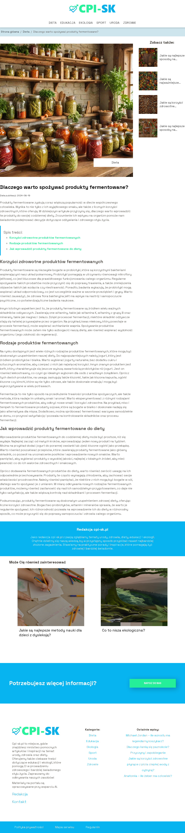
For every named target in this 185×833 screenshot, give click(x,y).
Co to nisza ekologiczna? (123, 630)
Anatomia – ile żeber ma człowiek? (148, 776)
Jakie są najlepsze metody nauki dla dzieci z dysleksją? (50, 632)
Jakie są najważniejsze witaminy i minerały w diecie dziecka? (172, 81)
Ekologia (86, 23)
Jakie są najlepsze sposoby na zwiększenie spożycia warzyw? (172, 128)
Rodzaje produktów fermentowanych (36, 243)
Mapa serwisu (64, 827)
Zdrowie (129, 23)
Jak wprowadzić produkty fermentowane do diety (45, 249)
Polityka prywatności (29, 827)
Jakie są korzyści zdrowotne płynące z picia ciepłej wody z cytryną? (148, 764)
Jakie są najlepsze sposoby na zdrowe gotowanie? (172, 57)
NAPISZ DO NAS (152, 683)
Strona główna (10, 31)
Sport (101, 23)
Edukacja (68, 23)
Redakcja (20, 794)
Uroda (115, 23)
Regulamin (93, 827)
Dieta (53, 23)
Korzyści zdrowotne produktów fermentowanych (44, 238)
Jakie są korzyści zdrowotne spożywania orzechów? (171, 104)
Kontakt (19, 801)
